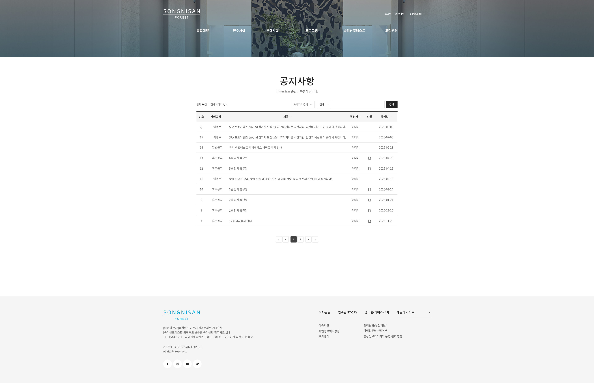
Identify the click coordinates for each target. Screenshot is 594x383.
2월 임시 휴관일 (238, 200)
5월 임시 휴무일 (238, 168)
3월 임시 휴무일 (238, 189)
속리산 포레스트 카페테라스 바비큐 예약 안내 (255, 147)
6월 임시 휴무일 (238, 158)
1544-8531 (175, 337)
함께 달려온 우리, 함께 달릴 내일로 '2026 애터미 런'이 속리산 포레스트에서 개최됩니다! (280, 179)
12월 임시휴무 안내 (240, 221)
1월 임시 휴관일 (238, 210)
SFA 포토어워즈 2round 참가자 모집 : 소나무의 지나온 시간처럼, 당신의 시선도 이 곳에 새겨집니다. (287, 127)
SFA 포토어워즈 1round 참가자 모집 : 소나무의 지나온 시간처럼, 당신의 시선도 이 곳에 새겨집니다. (287, 137)
